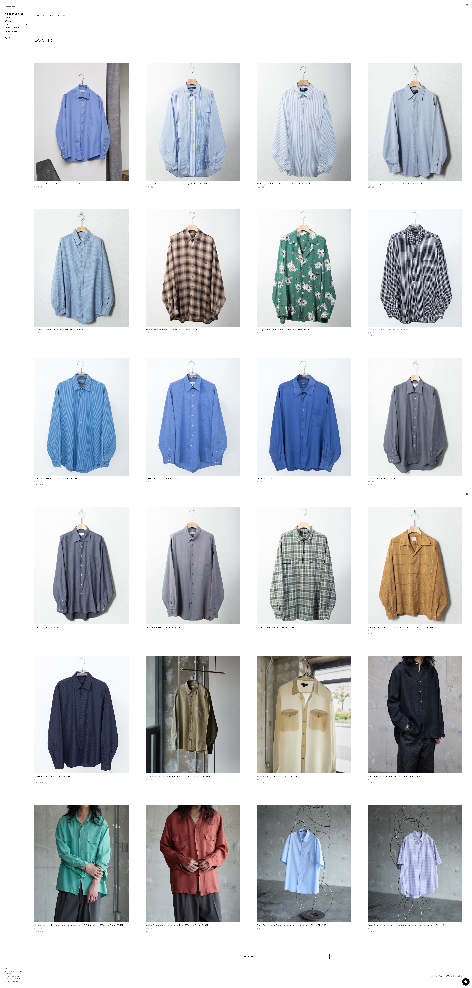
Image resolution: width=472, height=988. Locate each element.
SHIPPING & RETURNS (13, 971)
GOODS (8, 35)
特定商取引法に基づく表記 (452, 976)
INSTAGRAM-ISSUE (12, 976)
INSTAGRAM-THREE (12, 981)
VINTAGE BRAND (12, 28)
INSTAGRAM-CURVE (12, 979)
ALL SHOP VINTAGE (14, 14)
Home (36, 16)
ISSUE (7, 17)
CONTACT (8, 973)
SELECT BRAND (12, 31)
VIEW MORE (248, 956)
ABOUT (8, 968)
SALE (7, 38)
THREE (8, 24)
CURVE (8, 21)
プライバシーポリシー (437, 976)
